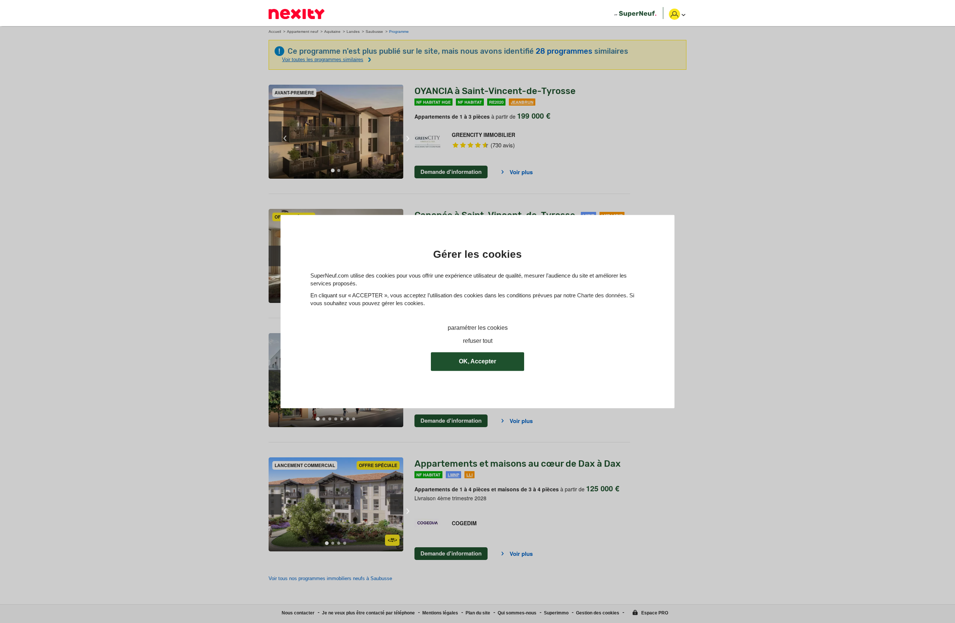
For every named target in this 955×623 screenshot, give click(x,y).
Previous (275, 132)
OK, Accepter (477, 361)
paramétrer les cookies (478, 328)
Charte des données (601, 295)
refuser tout (477, 341)
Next (396, 132)
